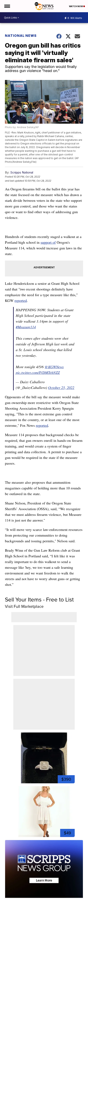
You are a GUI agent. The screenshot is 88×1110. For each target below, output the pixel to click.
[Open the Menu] (7, 6)
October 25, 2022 (61, 387)
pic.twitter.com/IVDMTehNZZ (38, 372)
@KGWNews (54, 366)
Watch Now (76, 6)
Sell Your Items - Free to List (39, 599)
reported (21, 300)
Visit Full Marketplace (24, 606)
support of (48, 242)
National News (21, 36)
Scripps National (21, 172)
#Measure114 (26, 326)
